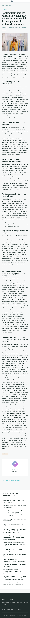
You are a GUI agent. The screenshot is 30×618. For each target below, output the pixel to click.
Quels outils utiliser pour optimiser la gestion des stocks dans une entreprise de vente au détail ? (14, 544)
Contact (19, 609)
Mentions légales (11, 609)
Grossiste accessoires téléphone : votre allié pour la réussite (13, 524)
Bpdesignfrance (7, 599)
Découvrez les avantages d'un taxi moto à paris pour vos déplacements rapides (14, 583)
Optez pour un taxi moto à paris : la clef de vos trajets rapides (14, 506)
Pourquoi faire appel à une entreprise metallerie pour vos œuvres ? (13, 550)
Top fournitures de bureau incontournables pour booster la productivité (12, 571)
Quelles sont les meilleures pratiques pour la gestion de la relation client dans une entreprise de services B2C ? (14, 530)
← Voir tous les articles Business (11, 480)
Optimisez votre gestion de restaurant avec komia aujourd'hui (14, 555)
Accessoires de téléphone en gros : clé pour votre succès (14, 565)
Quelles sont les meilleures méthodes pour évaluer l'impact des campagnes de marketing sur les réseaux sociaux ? (15, 577)
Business (8, 5)
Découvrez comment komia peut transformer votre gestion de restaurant (14, 560)
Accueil (3, 5)
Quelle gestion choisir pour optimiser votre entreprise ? (13, 501)
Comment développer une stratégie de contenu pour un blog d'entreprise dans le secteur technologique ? (14, 537)
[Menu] (18, 1)
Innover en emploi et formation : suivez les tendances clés (14, 519)
